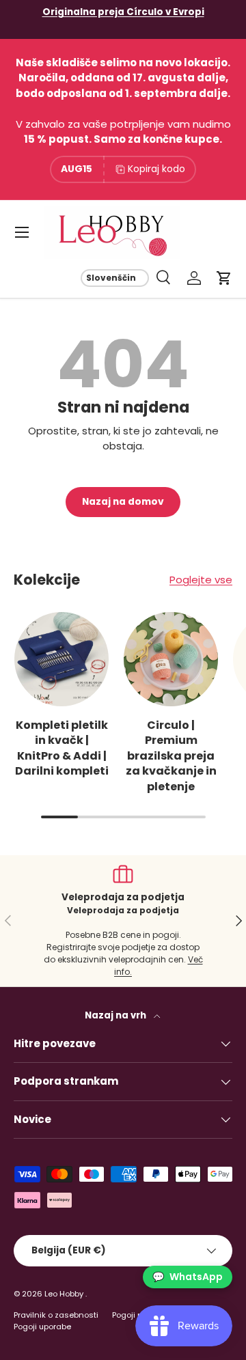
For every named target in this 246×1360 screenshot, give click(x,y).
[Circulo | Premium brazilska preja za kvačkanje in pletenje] (171, 659)
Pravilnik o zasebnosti (56, 1314)
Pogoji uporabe (42, 1326)
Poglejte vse (200, 579)
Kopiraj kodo (156, 169)
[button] (224, 278)
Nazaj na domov (123, 501)
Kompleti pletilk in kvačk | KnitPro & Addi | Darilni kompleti (62, 748)
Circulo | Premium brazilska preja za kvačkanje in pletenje (171, 755)
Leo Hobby (64, 1293)
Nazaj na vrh (116, 1015)
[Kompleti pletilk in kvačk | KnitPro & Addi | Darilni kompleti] (61, 659)
